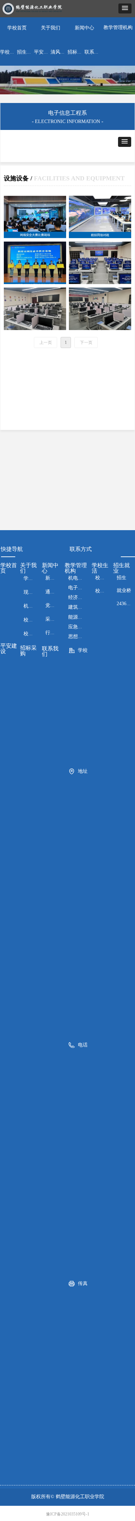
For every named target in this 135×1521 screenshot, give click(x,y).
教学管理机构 (118, 27)
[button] (125, 8)
